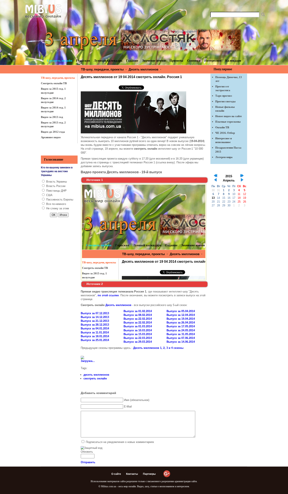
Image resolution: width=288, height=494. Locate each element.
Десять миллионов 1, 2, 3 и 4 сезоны (158, 347)
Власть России (55, 186)
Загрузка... (88, 361)
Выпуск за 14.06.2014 (181, 341)
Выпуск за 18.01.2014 (95, 336)
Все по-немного (56, 204)
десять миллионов (96, 374)
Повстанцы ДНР (56, 190)
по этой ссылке (108, 295)
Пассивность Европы (59, 199)
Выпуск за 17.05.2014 (181, 326)
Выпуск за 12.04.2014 (181, 315)
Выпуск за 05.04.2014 (181, 311)
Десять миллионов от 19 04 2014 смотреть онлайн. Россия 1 (131, 77)
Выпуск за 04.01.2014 (95, 328)
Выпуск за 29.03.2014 (138, 341)
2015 (228, 176)
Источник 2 (94, 284)
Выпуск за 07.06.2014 (181, 338)
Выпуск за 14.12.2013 (95, 317)
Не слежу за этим (57, 208)
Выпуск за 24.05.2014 (181, 330)
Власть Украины (56, 181)
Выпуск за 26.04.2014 (181, 322)
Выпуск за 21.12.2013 (95, 320)
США (49, 195)
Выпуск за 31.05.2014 (181, 334)
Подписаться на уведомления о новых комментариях (120, 442)
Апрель (229, 180)
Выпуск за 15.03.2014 (138, 334)
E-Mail (128, 406)
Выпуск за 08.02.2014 (138, 315)
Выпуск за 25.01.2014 (95, 340)
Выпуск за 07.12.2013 (95, 313)
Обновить (87, 451)
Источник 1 (94, 179)
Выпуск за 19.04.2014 (181, 318)
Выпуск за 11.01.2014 (95, 332)
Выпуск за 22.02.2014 (138, 318)
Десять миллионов (143, 69)
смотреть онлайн (95, 378)
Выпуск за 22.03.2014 (138, 338)
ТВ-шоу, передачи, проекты (102, 69)
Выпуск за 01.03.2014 (138, 326)
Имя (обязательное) (136, 400)
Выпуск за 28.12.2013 (95, 324)
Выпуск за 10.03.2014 (138, 330)
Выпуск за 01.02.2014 (138, 311)
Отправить (88, 462)
